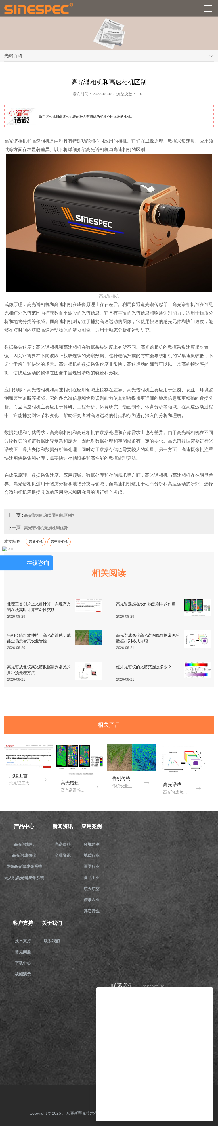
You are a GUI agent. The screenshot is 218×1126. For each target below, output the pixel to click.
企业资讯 (63, 855)
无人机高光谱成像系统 (24, 877)
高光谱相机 (24, 844)
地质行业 (92, 855)
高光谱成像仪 (24, 855)
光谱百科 (63, 844)
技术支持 (23, 940)
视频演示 (23, 974)
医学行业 (92, 866)
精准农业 (92, 899)
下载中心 (23, 963)
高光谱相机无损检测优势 (46, 527)
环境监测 (92, 844)
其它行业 (92, 911)
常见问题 (23, 952)
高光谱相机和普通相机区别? (49, 515)
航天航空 (92, 888)
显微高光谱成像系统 (24, 866)
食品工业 (92, 877)
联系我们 (52, 940)
